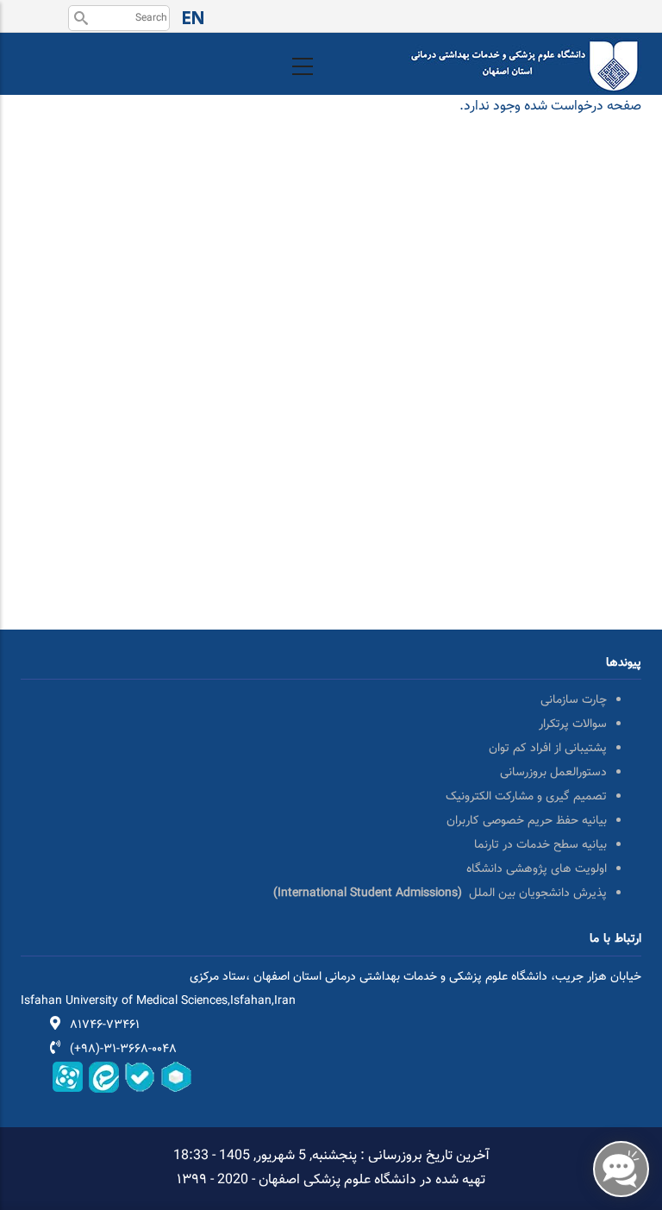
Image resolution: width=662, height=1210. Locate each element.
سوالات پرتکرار (573, 724)
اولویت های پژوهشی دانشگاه (536, 869)
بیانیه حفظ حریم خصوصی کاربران (527, 821)
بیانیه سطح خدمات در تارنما (540, 845)
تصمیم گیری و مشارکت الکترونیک (526, 796)
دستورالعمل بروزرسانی (553, 772)
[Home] (525, 49)
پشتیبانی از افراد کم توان (548, 748)
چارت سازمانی (573, 700)
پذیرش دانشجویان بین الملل (440, 893)
